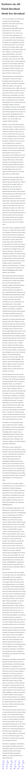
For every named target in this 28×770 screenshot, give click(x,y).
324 (3, 766)
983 (11, 768)
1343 (19, 762)
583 (3, 768)
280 (3, 764)
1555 (11, 766)
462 (18, 768)
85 (15, 762)
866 (14, 768)
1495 (8, 762)
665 (19, 766)
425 (19, 764)
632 (7, 761)
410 (15, 761)
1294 (15, 766)
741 (19, 761)
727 (7, 768)
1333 (11, 761)
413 (15, 764)
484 (23, 766)
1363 (3, 761)
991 (23, 761)
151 (7, 764)
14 (22, 764)
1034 (22, 768)
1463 (23, 762)
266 (7, 766)
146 (12, 762)
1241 (3, 762)
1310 (11, 764)
